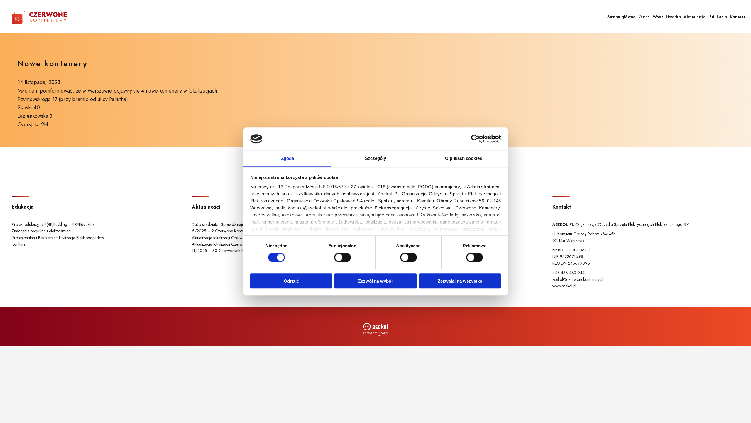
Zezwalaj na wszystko (460, 280)
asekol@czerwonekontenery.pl (577, 279)
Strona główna (621, 17)
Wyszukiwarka (667, 17)
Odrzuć (291, 280)
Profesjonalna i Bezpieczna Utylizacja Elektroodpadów (58, 238)
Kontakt (737, 17)
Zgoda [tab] (287, 158)
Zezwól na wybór (375, 280)
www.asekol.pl (564, 286)
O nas (644, 17)
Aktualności (695, 17)
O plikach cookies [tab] (463, 158)
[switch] (342, 257)
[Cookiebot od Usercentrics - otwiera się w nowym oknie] (475, 139)
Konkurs (18, 244)
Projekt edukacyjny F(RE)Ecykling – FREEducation (54, 224)
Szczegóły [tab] (375, 158)
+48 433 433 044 (568, 273)
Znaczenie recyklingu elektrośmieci (41, 231)
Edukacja (718, 17)
